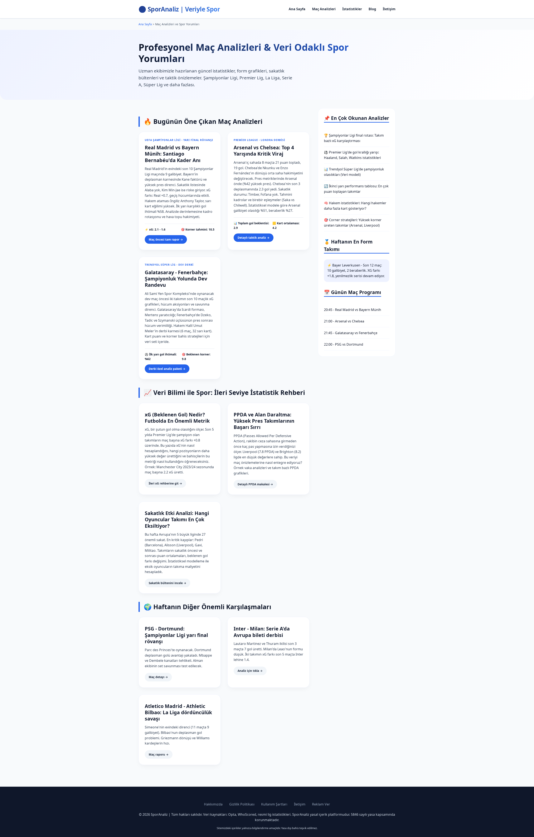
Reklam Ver (321, 804)
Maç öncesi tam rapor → (166, 239)
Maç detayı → (158, 677)
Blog (372, 9)
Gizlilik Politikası (241, 804)
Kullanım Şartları (274, 804)
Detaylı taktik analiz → (254, 238)
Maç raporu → (159, 754)
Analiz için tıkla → (250, 671)
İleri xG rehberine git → (165, 483)
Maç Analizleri (324, 9)
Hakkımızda (213, 804)
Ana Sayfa (297, 9)
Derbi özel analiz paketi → (167, 369)
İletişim (389, 9)
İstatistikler (352, 9)
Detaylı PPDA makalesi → (255, 484)
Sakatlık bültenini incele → (167, 583)
